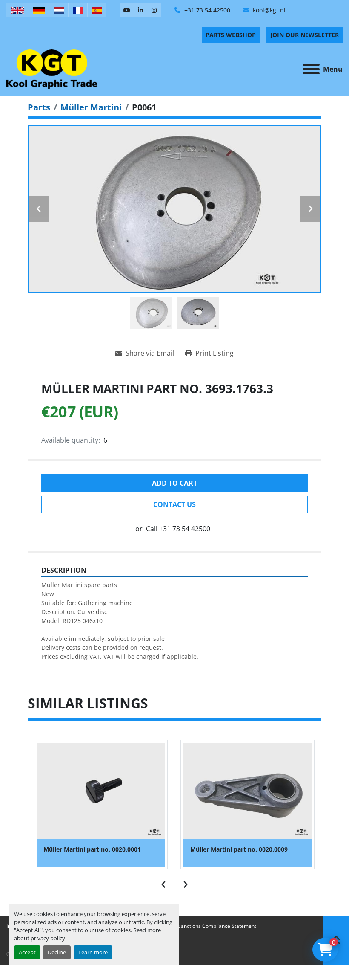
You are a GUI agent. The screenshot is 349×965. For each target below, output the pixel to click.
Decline (57, 952)
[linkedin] (140, 10)
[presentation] (163, 882)
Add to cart (174, 483)
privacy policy (48, 938)
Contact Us (174, 504)
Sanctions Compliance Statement (217, 926)
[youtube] (127, 10)
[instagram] (154, 10)
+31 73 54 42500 (206, 10)
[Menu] (311, 69)
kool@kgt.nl (268, 10)
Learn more (93, 952)
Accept (27, 952)
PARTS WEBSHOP (231, 35)
